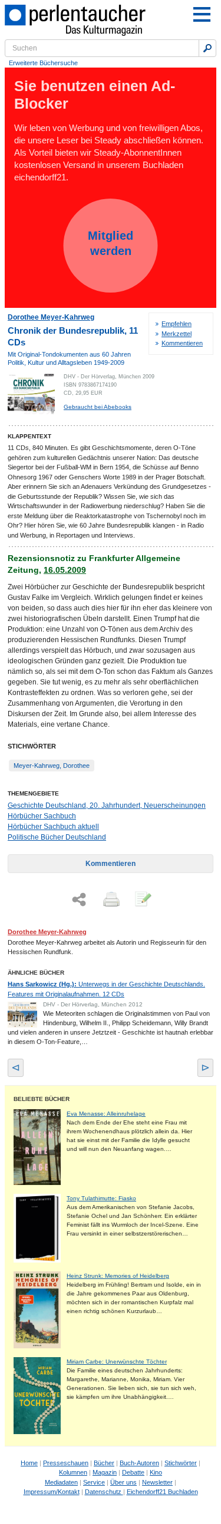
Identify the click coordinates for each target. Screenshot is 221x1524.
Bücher (104, 1462)
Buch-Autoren (139, 1462)
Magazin (105, 1472)
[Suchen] (207, 48)
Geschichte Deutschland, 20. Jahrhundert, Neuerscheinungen (107, 805)
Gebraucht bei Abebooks (97, 407)
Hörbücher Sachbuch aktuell (53, 827)
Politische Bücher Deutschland (57, 837)
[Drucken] (110, 900)
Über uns (123, 1482)
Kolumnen (73, 1472)
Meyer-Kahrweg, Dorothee (52, 765)
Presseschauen (65, 1462)
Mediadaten (61, 1482)
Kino (156, 1472)
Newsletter (157, 1482)
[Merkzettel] (142, 900)
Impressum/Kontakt (52, 1491)
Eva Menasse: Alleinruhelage (106, 1113)
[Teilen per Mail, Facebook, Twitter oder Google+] (79, 900)
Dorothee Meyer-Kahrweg (51, 317)
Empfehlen (176, 323)
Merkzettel (176, 333)
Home (29, 1462)
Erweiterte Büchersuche (43, 62)
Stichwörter (180, 1462)
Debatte (133, 1472)
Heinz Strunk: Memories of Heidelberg (118, 1276)
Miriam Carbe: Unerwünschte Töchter (117, 1361)
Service (94, 1482)
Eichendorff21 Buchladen (162, 1491)
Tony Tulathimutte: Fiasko (101, 1198)
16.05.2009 (65, 570)
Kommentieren (182, 343)
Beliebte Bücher (42, 1099)
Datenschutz (104, 1491)
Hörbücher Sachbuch (42, 816)
